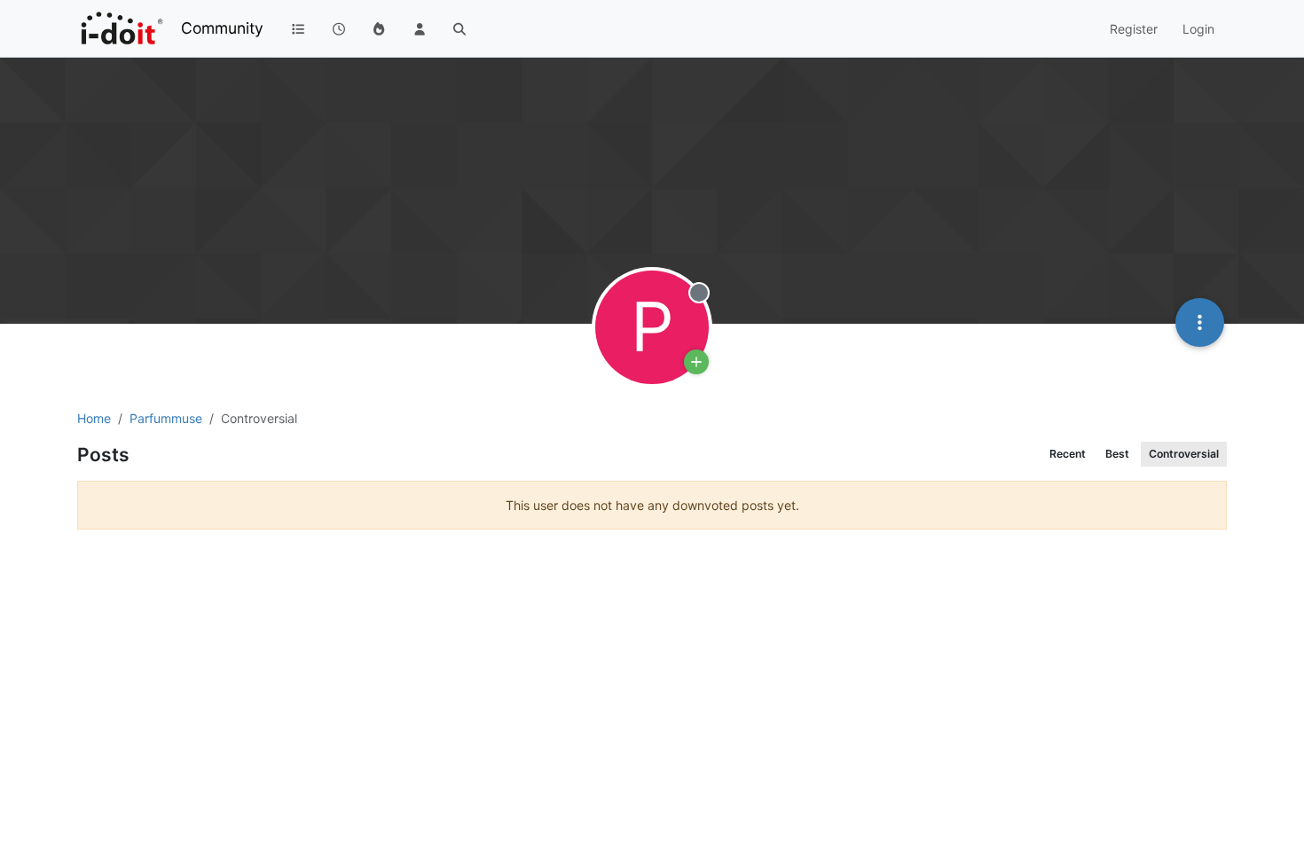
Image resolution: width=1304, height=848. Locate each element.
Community (222, 28)
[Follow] (696, 361)
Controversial (1184, 453)
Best (1117, 453)
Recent (1067, 453)
